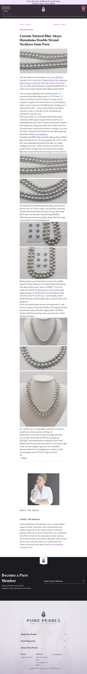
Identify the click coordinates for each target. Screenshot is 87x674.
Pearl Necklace (41, 134)
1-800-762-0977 (27, 657)
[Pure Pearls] (43, 9)
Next (64, 24)
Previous (56, 24)
